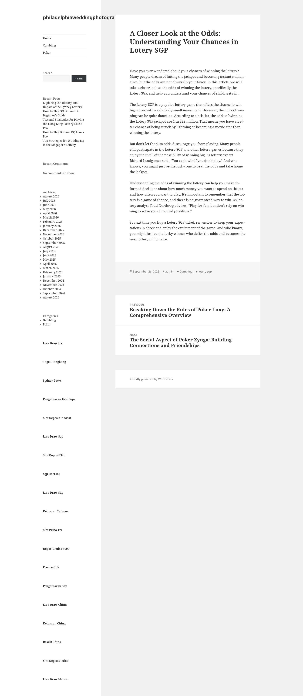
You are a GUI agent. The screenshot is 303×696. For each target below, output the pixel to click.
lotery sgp (205, 271)
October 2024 (52, 289)
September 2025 (54, 243)
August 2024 (51, 297)
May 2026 (49, 209)
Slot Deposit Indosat (57, 418)
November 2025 (53, 234)
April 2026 (50, 213)
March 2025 (51, 268)
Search (47, 73)
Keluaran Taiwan (55, 511)
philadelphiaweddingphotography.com (89, 17)
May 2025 (49, 259)
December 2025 (53, 230)
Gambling (49, 45)
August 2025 (51, 247)
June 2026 (49, 205)
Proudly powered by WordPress (151, 379)
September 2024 (54, 293)
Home (47, 38)
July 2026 (49, 201)
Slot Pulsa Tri (52, 530)
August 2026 (51, 196)
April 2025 (50, 264)
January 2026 (52, 226)
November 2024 (53, 285)
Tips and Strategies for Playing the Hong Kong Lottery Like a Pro (63, 124)
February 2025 (52, 272)
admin (169, 271)
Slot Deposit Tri (54, 455)
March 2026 (51, 217)
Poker (47, 53)
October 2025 (52, 238)
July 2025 (49, 251)
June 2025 (49, 255)
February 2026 (52, 222)
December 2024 (53, 281)
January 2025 (52, 276)
